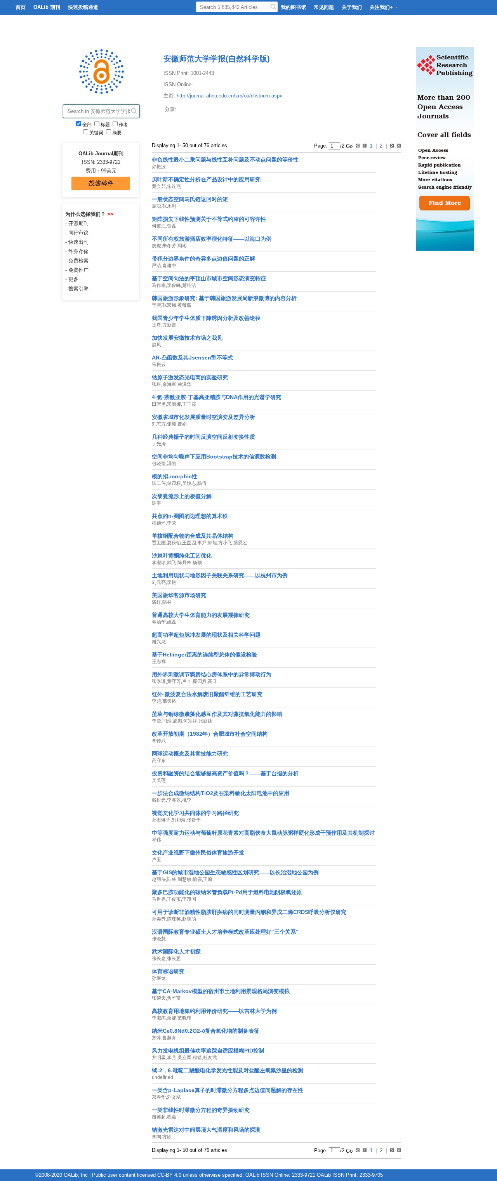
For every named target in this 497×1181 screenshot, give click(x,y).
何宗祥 (190, 721)
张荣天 (159, 998)
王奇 (156, 325)
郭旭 (212, 542)
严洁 (156, 265)
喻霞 (197, 879)
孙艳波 (159, 166)
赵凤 (156, 344)
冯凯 (171, 463)
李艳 (171, 582)
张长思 (174, 958)
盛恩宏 (240, 542)
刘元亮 (159, 582)
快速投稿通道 (83, 7)
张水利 (169, 206)
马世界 (159, 899)
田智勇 (159, 404)
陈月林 (184, 562)
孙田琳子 (161, 820)
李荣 (171, 523)
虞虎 (156, 245)
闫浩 (167, 721)
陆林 (167, 602)
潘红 (156, 602)
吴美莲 (159, 780)
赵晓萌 (189, 919)
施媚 (177, 721)
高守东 (159, 760)
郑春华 (159, 1097)
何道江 (159, 226)
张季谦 (159, 681)
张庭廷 (205, 721)
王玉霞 (189, 404)
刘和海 (179, 820)
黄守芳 (174, 681)
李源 (156, 721)
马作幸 (159, 285)
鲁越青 (169, 1037)
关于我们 (352, 7)
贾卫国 (159, 542)
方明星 (159, 1057)
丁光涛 (159, 443)
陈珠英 (174, 919)
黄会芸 (159, 186)
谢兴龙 (159, 641)
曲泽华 (184, 384)
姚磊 (171, 622)
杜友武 (210, 1057)
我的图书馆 (293, 7)
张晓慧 (159, 938)
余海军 (169, 384)
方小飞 (225, 542)
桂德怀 (159, 523)
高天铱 (169, 701)
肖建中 (169, 265)
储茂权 (174, 483)
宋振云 (159, 364)
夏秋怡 (174, 542)
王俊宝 (174, 899)
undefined (162, 1077)
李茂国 (189, 899)
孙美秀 (159, 919)
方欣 (167, 1136)
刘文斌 (174, 1097)
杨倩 (202, 483)
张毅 (171, 424)
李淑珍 (159, 562)
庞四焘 (200, 681)
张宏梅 (169, 305)
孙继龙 (159, 978)
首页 (21, 7)
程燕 (171, 1117)
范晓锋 (184, 1018)
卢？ (186, 681)
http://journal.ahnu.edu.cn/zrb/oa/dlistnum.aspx (229, 96)
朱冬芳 (169, 245)
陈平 (156, 503)
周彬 (182, 245)
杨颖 (197, 562)
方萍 (156, 1037)
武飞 (171, 562)
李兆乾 (174, 800)
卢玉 (156, 859)
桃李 (186, 800)
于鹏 (156, 305)
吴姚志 (189, 483)
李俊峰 (174, 285)
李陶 (156, 1136)
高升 (212, 681)
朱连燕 (174, 186)
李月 (171, 1057)
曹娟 (182, 424)
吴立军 (184, 1057)
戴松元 (159, 800)
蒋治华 (159, 622)
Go (348, 146)
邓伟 (156, 839)
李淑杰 (159, 1018)
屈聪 (156, 206)
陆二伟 (159, 483)
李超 (156, 701)
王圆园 (189, 542)
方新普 (169, 325)
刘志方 (159, 424)
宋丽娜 (174, 404)
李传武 (159, 740)
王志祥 (159, 661)
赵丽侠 (159, 879)
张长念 (159, 958)
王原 (207, 879)
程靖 (197, 1057)
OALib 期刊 (46, 7)
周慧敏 (184, 879)
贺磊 (171, 226)
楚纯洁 (189, 285)
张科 (156, 384)
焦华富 (174, 998)
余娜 (171, 1018)
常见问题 (324, 7)
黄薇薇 (184, 305)
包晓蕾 (159, 463)
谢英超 (159, 1117)
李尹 (202, 542)
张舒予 (194, 820)
